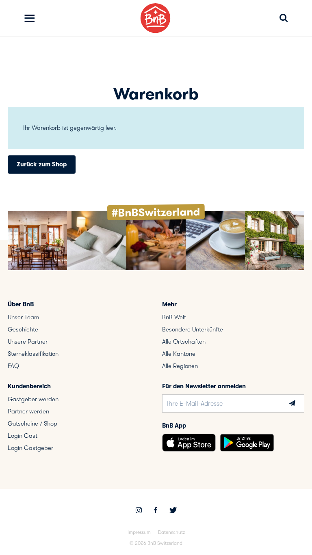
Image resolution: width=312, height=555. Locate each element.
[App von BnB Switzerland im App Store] (189, 443)
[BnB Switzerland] (155, 18)
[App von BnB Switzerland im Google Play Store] (247, 443)
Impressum (139, 532)
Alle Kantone (178, 353)
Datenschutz (171, 532)
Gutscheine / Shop (32, 423)
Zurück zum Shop (42, 164)
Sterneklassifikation (33, 353)
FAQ (13, 366)
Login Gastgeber (30, 448)
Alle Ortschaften (184, 341)
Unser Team (23, 317)
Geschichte (23, 329)
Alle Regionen (180, 366)
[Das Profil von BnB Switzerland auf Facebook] (155, 511)
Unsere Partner (28, 341)
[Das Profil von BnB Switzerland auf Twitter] (173, 511)
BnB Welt (174, 317)
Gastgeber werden (33, 399)
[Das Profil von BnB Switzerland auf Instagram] (139, 511)
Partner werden (28, 411)
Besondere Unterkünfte (192, 329)
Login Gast (22, 435)
